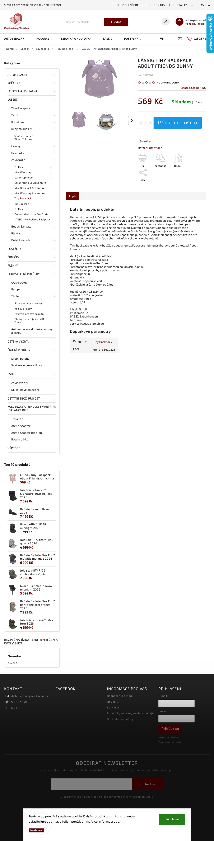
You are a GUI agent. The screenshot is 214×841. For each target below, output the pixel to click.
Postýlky (14, 248)
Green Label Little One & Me (31, 214)
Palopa (16, 289)
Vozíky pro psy (23, 308)
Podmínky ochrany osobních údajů (130, 713)
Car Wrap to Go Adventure (30, 182)
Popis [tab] (72, 196)
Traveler (17, 419)
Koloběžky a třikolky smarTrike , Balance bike (32, 408)
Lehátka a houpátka (22, 91)
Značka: (193, 87)
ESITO (11, 374)
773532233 (11, 707)
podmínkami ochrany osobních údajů (128, 796)
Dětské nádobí (20, 240)
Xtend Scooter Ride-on (26, 432)
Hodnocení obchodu (132, 5)
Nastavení (36, 830)
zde (117, 821)
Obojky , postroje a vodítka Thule (30, 320)
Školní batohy (20, 358)
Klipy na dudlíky (21, 128)
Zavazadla (18, 160)
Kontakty (180, 5)
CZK (204, 5)
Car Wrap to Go (23, 177)
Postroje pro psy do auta (29, 313)
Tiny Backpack (20, 108)
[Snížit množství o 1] (141, 123)
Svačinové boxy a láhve (26, 365)
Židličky (13, 257)
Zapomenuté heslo (170, 742)
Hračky (16, 146)
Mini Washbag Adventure (29, 193)
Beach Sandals (21, 226)
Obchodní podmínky (120, 719)
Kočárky (14, 83)
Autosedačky (17, 74)
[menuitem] (18, 38)
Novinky (160, 5)
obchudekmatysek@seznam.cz (31, 696)
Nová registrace (168, 737)
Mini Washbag (22, 172)
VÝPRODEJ (14, 448)
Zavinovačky (19, 382)
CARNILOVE (19, 282)
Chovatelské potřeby (24, 274)
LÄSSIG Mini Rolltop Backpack (32, 219)
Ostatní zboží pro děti (24, 398)
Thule (15, 296)
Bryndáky (17, 153)
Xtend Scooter (21, 425)
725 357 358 (18, 702)
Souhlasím (172, 819)
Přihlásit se (170, 728)
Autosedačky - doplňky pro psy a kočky (31, 330)
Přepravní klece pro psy (28, 303)
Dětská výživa (18, 341)
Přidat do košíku (177, 122)
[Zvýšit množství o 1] (150, 123)
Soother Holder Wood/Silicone (23, 137)
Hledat (116, 22)
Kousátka (17, 122)
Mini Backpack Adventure (29, 188)
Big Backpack (22, 203)
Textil (14, 115)
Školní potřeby (19, 350)
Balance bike (19, 439)
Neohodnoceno (168, 82)
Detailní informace (150, 147)
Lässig (12, 99)
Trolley (18, 167)
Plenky (13, 265)
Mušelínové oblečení (25, 389)
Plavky (15, 233)
